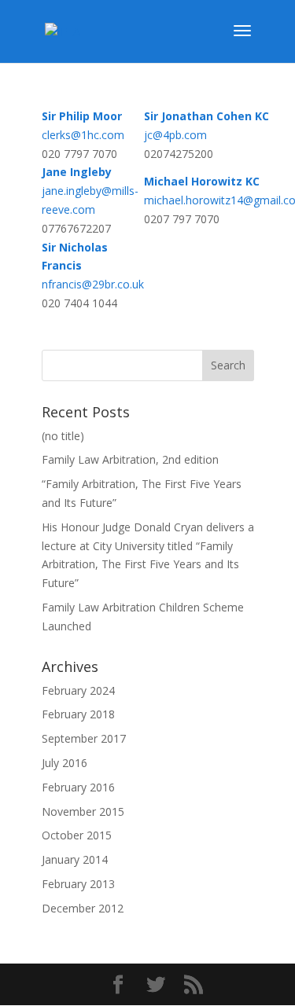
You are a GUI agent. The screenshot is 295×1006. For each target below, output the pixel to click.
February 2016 (78, 787)
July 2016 (64, 762)
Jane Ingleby (77, 171)
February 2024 (78, 690)
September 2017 (84, 738)
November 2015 (83, 811)
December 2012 (83, 908)
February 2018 (78, 714)
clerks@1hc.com (83, 134)
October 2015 (77, 835)
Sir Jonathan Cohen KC (206, 115)
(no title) (63, 435)
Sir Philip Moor (82, 115)
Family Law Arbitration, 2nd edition (130, 459)
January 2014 (75, 859)
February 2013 (78, 883)
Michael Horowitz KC (202, 181)
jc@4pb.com (175, 134)
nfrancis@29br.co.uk (93, 284)
